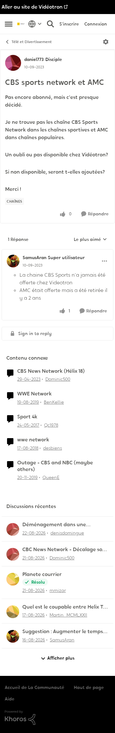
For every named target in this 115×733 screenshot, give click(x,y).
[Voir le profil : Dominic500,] (12, 554)
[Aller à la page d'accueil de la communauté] (21, 24)
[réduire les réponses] (57, 252)
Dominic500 (57, 379)
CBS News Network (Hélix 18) (51, 371)
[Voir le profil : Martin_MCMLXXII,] (12, 611)
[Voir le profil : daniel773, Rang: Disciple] (13, 63)
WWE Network (34, 394)
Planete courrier (42, 574)
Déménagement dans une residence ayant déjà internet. (59, 524)
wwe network (33, 440)
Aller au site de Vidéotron (32, 7)
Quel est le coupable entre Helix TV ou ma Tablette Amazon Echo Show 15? (64, 607)
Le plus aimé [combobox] (90, 239)
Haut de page (89, 687)
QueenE (50, 477)
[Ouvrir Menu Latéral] (9, 24)
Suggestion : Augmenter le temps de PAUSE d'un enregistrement (62, 631)
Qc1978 (51, 425)
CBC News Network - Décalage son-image (65, 549)
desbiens (52, 448)
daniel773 (34, 59)
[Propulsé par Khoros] (57, 717)
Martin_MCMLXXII (68, 615)
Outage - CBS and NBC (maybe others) (55, 466)
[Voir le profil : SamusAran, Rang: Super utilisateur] (13, 261)
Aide (9, 699)
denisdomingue (67, 533)
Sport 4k (27, 417)
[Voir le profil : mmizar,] (12, 579)
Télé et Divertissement (32, 41)
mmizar (58, 590)
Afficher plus (60, 658)
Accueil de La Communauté (34, 687)
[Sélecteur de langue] (35, 24)
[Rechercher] (50, 24)
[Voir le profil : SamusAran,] (12, 636)
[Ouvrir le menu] (105, 41)
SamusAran (34, 257)
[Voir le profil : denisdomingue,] (12, 529)
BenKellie (54, 402)
